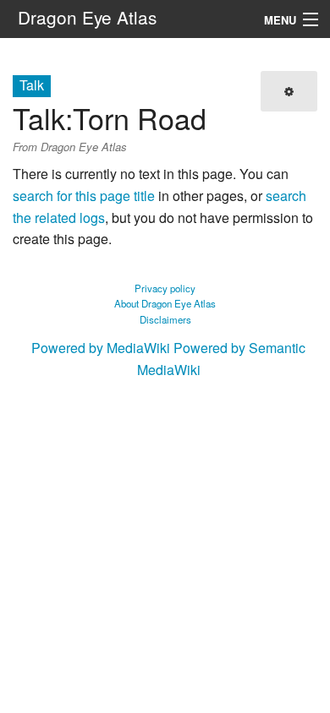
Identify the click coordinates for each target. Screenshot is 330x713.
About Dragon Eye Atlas (165, 303)
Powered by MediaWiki (100, 347)
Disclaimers (165, 319)
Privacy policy (165, 288)
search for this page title (84, 195)
